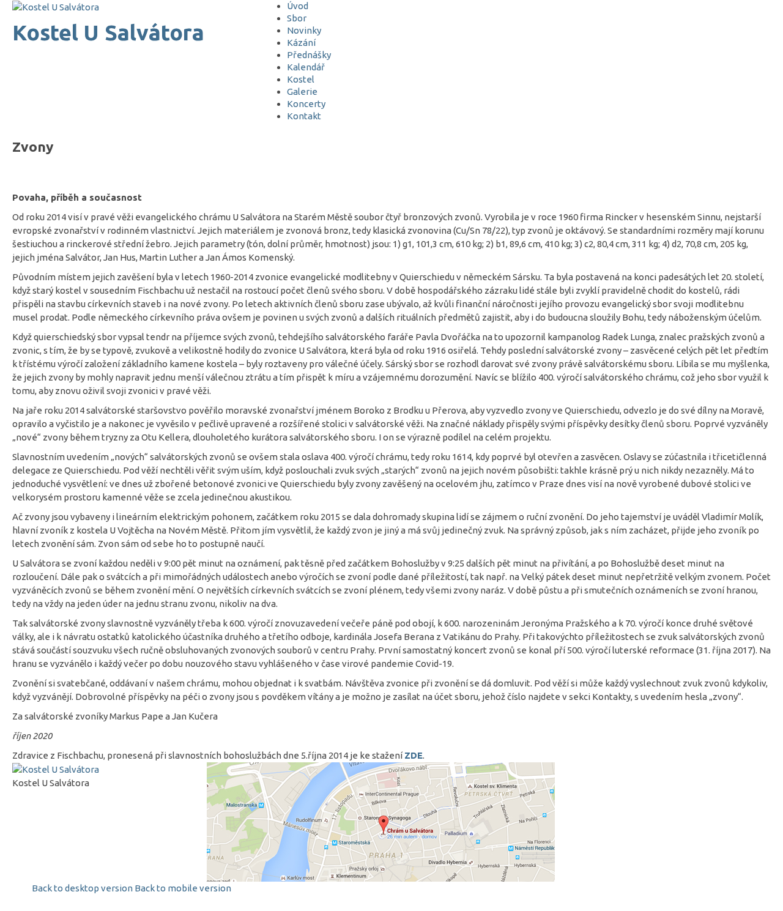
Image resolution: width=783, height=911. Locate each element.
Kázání (301, 42)
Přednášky (309, 55)
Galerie (302, 91)
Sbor (296, 18)
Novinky (304, 30)
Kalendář (306, 67)
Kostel (300, 79)
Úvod (297, 6)
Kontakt (304, 116)
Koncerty (306, 104)
